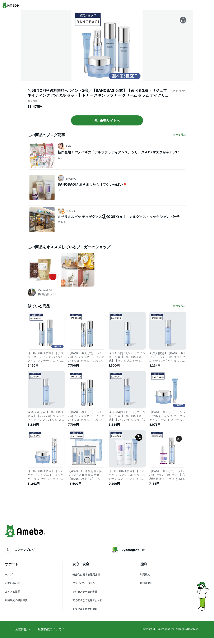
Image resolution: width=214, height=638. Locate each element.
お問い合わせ (12, 583)
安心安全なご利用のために (88, 600)
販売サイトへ (110, 120)
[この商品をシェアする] (183, 20)
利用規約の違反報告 (16, 600)
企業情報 (21, 629)
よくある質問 (12, 591)
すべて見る (179, 134)
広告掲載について (49, 629)
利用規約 (145, 574)
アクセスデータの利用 (85, 591)
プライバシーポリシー (85, 583)
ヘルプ (9, 574)
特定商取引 (146, 583)
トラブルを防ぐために (85, 608)
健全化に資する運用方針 (86, 574)
